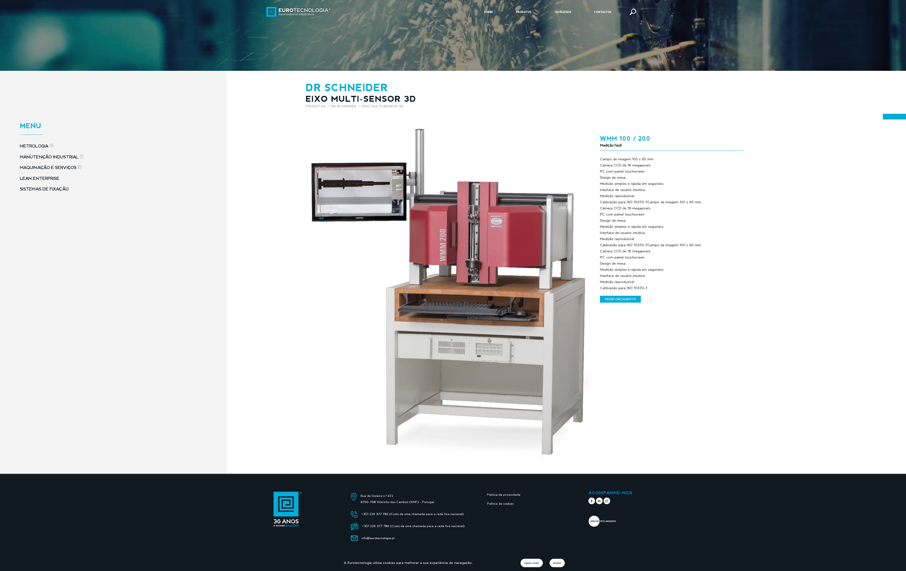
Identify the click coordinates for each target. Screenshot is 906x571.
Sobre (488, 12)
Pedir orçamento (620, 299)
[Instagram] (607, 501)
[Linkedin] (599, 501)
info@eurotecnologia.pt (378, 538)
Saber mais (531, 563)
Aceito (557, 563)
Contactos (602, 12)
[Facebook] (591, 501)
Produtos (523, 12)
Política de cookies (500, 503)
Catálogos (562, 12)
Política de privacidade (503, 494)
